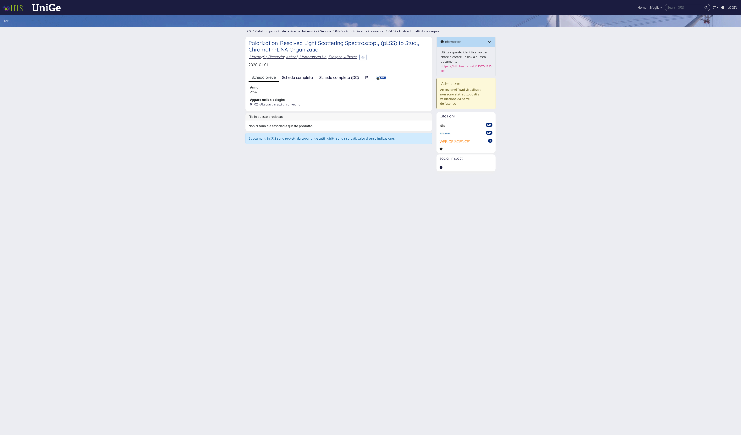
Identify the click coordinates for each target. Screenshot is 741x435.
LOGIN (732, 7)
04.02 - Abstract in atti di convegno (413, 31)
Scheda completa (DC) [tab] (339, 77)
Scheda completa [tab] (297, 77)
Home (642, 7)
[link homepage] (14, 7)
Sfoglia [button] (655, 7)
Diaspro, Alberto (342, 56)
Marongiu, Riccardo (266, 56)
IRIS (248, 31)
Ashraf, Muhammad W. (306, 56)
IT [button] (714, 7)
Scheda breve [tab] (264, 77)
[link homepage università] (46, 7)
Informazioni (453, 42)
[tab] (367, 77)
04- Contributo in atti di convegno (359, 31)
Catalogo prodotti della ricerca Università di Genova (293, 31)
